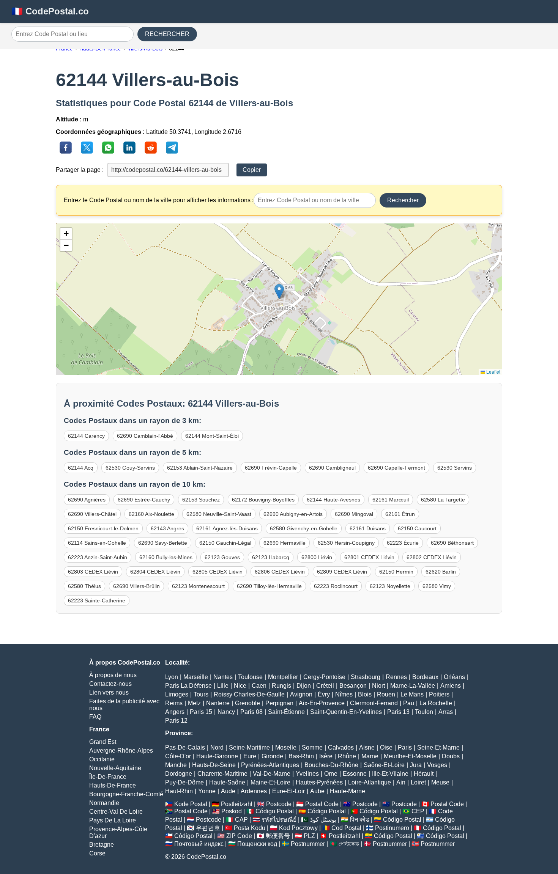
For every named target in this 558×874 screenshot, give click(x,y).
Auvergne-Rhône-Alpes (121, 750)
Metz (194, 703)
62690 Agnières (87, 500)
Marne (369, 756)
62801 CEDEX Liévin (369, 557)
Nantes (223, 677)
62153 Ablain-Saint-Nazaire (200, 468)
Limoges (176, 694)
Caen (259, 685)
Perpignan (279, 703)
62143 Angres (167, 528)
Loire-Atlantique (369, 782)
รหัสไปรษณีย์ (279, 819)
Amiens (450, 685)
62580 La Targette (443, 500)
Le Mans (412, 694)
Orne (330, 773)
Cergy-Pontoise (324, 677)
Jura (416, 765)
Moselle (285, 747)
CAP (241, 819)
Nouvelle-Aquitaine (115, 768)
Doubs (451, 756)
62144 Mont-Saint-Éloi (212, 436)
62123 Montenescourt (198, 586)
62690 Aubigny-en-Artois (293, 514)
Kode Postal (190, 804)
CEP (417, 811)
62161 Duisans (368, 528)
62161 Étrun (400, 514)
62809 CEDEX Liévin (342, 572)
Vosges (437, 765)
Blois (365, 694)
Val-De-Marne (271, 773)
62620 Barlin (441, 572)
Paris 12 (176, 720)
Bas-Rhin (301, 756)
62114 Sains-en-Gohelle (97, 543)
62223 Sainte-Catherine (96, 600)
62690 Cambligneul (332, 468)
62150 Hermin (396, 572)
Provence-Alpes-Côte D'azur (118, 832)
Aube (317, 791)
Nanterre (218, 703)
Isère (326, 756)
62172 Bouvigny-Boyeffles (263, 500)
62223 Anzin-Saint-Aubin (97, 557)
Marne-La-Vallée (412, 685)
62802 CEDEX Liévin (432, 557)
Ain (400, 782)
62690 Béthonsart (452, 543)
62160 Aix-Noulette (151, 514)
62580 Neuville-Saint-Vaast (218, 514)
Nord (217, 747)
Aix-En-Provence (322, 703)
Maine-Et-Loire (270, 782)
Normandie (104, 803)
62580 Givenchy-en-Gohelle (303, 528)
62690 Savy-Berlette (162, 543)
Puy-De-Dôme (184, 782)
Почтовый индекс (199, 844)
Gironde (272, 756)
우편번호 (208, 828)
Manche (176, 765)
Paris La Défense (188, 685)
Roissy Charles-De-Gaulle (249, 694)
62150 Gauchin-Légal (225, 543)
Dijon (303, 685)
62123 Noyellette (390, 586)
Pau (408, 703)
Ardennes (254, 791)
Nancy (226, 712)
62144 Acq (80, 468)
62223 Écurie (403, 543)
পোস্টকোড (349, 844)
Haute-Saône (227, 782)
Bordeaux (425, 677)
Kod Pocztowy (298, 828)
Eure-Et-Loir (288, 791)
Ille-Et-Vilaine (390, 773)
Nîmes (344, 694)
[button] (279, 291)
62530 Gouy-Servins (130, 468)
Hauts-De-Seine (214, 765)
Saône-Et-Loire (384, 765)
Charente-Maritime (222, 773)
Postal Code (322, 804)
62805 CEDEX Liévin (217, 572)
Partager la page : (80, 170)
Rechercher (403, 200)
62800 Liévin (316, 557)
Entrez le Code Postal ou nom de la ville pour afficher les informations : (159, 200)
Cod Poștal (346, 828)
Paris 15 (201, 712)
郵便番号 (278, 836)
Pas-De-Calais (185, 747)
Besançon (353, 685)
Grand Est (102, 742)
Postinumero (392, 828)
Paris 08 (251, 712)
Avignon (301, 694)
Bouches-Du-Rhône (331, 765)
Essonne (355, 773)
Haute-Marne (347, 791)
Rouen (386, 694)
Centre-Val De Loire (116, 811)
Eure (249, 756)
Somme (312, 747)
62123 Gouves (222, 557)
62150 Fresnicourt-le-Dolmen (103, 528)
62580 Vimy (436, 586)
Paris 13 (398, 712)
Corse (97, 853)
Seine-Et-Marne (438, 747)
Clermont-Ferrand (374, 703)
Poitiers (439, 694)
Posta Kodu (249, 828)
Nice (240, 685)
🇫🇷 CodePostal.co (50, 11)
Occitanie (102, 759)
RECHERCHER (167, 34)
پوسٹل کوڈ (323, 819)
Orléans (454, 677)
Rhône (347, 756)
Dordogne (178, 773)
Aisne (367, 747)
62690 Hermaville (284, 543)
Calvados (341, 747)
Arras (445, 712)
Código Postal (274, 811)
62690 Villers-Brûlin (136, 586)
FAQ (95, 717)
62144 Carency (86, 436)
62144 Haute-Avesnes (333, 500)
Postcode (279, 804)
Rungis (281, 685)
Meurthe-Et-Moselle (410, 756)
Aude (228, 791)
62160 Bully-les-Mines (165, 557)
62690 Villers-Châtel (92, 514)
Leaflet (492, 371)
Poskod (231, 811)
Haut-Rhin (179, 791)
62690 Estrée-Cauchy (144, 500)
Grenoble (247, 703)
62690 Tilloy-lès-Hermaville (269, 586)
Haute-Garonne (217, 756)
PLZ (309, 836)
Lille (223, 685)
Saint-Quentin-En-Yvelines (346, 712)
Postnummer (308, 844)
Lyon (171, 677)
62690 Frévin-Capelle (271, 468)
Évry (324, 694)
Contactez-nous (110, 684)
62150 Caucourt (417, 528)
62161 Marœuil (390, 500)
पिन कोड (359, 819)
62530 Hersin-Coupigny (346, 543)
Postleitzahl (236, 804)
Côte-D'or (178, 756)
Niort (378, 685)
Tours (201, 694)
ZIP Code (239, 836)
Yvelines (307, 773)
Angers (174, 712)
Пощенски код (257, 844)
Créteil (325, 685)
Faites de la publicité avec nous (124, 704)
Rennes (396, 677)
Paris (405, 747)
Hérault (423, 773)
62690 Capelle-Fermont (396, 468)
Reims (174, 703)
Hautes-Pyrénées (319, 782)
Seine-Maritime (249, 747)
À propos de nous (113, 675)
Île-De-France (107, 776)
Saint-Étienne (286, 712)
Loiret (418, 782)
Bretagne (101, 844)
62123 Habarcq (270, 557)
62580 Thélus (84, 586)
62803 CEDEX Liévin (93, 572)
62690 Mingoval (354, 514)
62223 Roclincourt (336, 586)
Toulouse (250, 677)
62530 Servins (454, 468)
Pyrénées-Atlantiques (270, 765)
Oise (386, 747)
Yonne (207, 791)
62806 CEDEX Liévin (280, 572)
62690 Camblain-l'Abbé (145, 436)
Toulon (424, 712)
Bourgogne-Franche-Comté (126, 794)
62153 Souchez (201, 500)
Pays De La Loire (112, 820)
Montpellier (283, 677)
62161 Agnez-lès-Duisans (227, 528)
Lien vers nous (109, 692)
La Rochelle (435, 703)
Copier (252, 170)
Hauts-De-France (112, 785)
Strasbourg (365, 677)
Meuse (440, 782)
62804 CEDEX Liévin (155, 572)
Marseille (195, 677)
